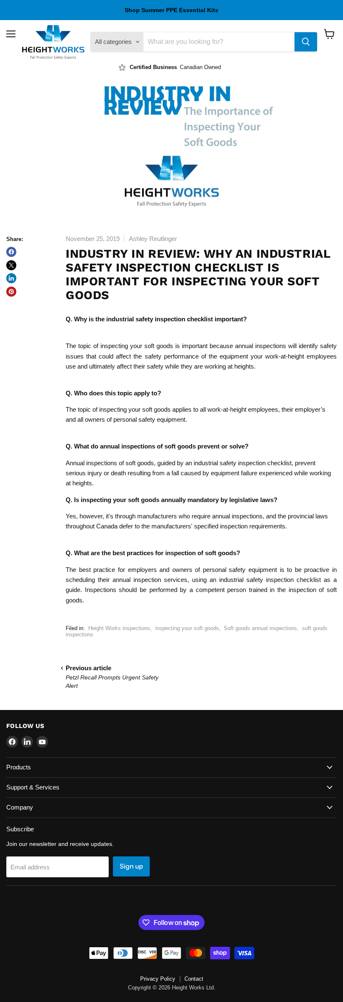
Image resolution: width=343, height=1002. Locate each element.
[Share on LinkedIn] (11, 278)
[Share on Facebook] (11, 252)
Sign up (131, 866)
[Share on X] (11, 265)
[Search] (305, 41)
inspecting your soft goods (187, 628)
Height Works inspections (119, 628)
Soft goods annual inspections (260, 628)
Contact (193, 979)
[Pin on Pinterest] (11, 292)
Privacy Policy (157, 979)
